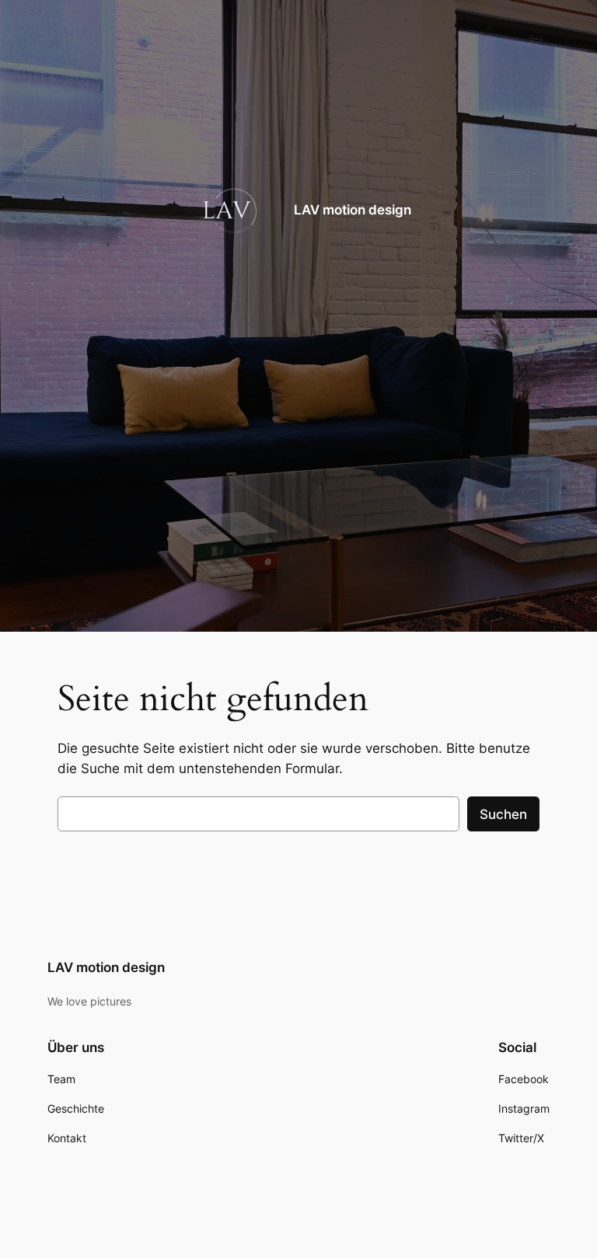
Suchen (503, 814)
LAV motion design (352, 210)
